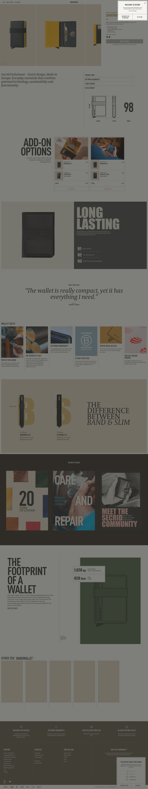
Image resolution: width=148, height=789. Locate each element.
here (136, 10)
